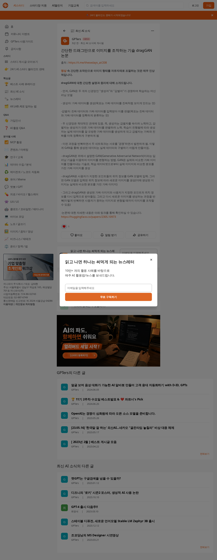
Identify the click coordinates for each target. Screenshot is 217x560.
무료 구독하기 (108, 297)
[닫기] (151, 259)
